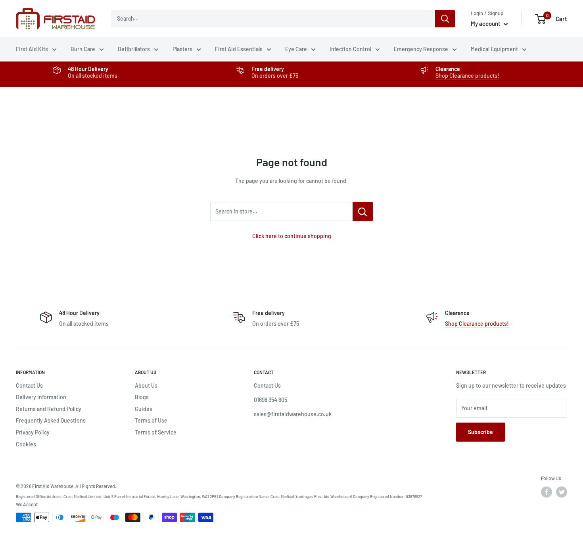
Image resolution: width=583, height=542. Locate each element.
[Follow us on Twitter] (561, 492)
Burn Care (83, 49)
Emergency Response (421, 49)
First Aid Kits (32, 49)
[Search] (445, 18)
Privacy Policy (33, 432)
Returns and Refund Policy (48, 409)
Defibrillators (134, 49)
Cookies (26, 444)
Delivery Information (41, 397)
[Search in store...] (363, 211)
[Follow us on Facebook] (546, 492)
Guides (143, 409)
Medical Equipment (494, 49)
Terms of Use (151, 420)
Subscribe (480, 432)
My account (486, 23)
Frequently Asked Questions (51, 420)
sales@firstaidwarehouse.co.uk (293, 414)
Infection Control (350, 49)
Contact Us (29, 385)
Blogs (142, 397)
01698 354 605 (270, 399)
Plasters (182, 49)
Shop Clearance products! (467, 75)
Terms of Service (155, 432)
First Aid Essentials (239, 49)
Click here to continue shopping (291, 236)
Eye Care (296, 49)
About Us (146, 385)
